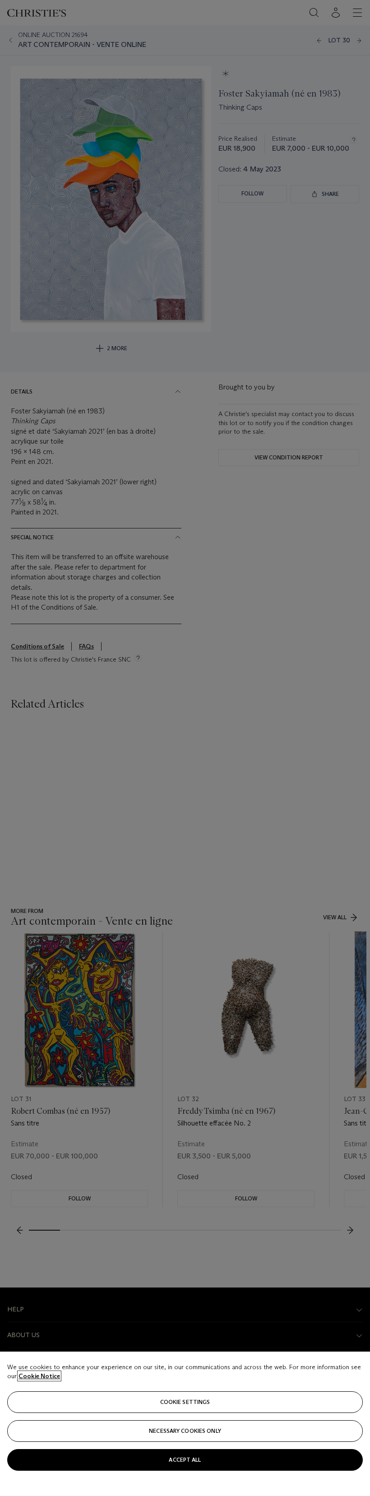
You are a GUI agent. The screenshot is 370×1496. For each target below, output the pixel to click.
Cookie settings (185, 1402)
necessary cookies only (185, 1430)
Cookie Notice (39, 1376)
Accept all (185, 1459)
